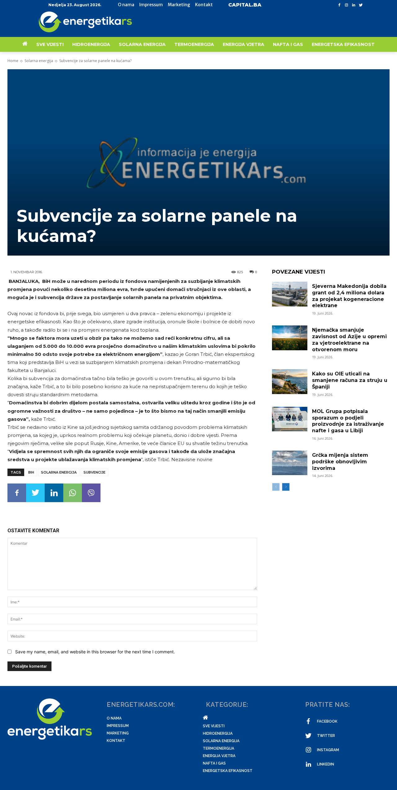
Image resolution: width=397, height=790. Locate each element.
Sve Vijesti (214, 726)
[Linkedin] (353, 5)
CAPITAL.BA (244, 5)
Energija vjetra (219, 756)
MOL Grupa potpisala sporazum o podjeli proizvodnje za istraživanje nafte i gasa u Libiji (348, 421)
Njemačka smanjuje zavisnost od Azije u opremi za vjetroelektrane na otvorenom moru (349, 339)
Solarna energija (39, 60)
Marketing (118, 733)
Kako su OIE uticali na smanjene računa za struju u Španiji (349, 380)
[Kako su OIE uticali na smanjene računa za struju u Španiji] (289, 381)
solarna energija (59, 472)
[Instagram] (346, 5)
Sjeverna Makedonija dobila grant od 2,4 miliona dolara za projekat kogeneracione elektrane (349, 295)
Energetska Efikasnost (227, 771)
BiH (31, 472)
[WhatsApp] (72, 493)
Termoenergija (218, 748)
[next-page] (286, 487)
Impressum (118, 726)
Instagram (328, 750)
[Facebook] (339, 5)
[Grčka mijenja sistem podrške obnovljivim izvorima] (289, 463)
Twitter (326, 735)
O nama (114, 718)
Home (12, 60)
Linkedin (325, 764)
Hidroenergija (218, 733)
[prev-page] (276, 487)
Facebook (327, 721)
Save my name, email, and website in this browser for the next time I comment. (95, 651)
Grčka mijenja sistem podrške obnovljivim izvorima (340, 461)
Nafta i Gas (214, 763)
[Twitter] (360, 5)
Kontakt (116, 740)
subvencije (94, 472)
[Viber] (91, 493)
